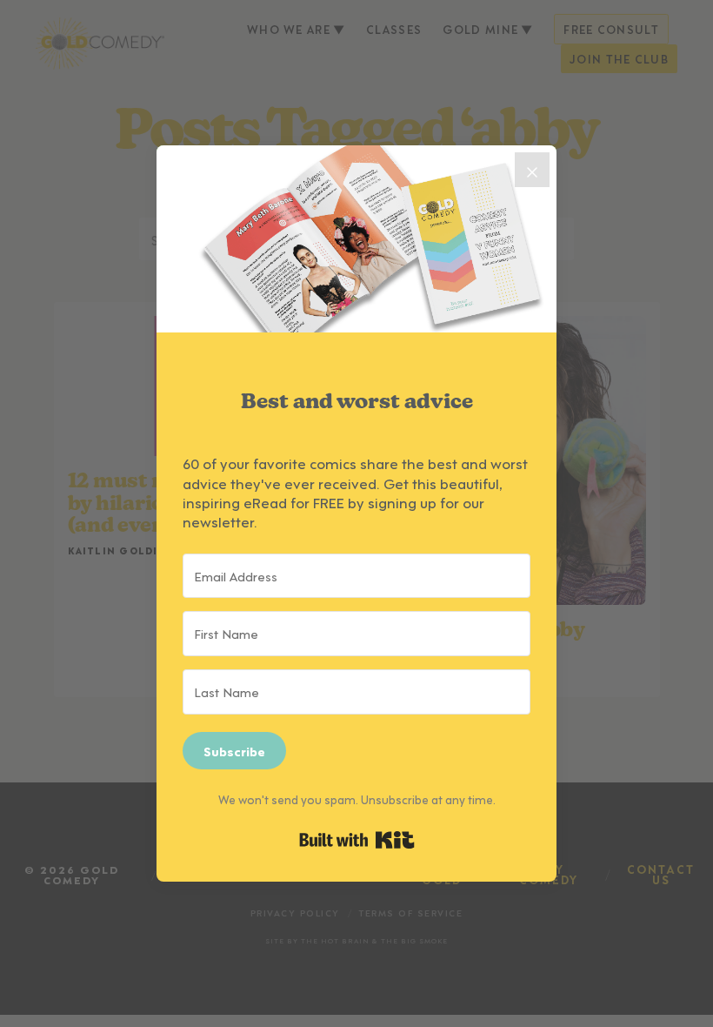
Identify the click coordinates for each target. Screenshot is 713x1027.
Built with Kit (357, 840)
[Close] (532, 169)
